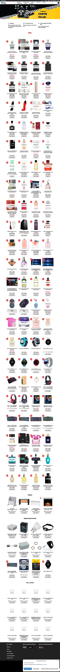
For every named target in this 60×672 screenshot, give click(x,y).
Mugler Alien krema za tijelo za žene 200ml (24, 329)
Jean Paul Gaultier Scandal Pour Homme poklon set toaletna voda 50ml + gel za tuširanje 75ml (12, 213)
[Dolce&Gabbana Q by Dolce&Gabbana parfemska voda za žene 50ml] (36, 125)
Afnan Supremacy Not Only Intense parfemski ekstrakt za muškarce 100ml (24, 52)
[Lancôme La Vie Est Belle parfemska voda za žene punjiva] (36, 243)
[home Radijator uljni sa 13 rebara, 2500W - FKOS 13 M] (23, 502)
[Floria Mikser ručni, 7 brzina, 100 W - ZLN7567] (47, 545)
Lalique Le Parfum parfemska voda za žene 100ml (48, 232)
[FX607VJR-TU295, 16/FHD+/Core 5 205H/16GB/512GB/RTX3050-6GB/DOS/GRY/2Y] (24, 629)
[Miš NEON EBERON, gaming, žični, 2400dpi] (24, 303)
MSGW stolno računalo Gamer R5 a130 (12, 599)
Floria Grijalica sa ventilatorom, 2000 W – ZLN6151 (11, 509)
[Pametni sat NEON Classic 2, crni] (12, 362)
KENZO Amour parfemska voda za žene (12, 232)
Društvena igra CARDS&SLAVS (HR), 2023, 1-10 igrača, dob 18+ (12, 152)
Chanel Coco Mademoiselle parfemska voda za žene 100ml (36, 113)
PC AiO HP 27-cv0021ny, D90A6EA (36, 635)
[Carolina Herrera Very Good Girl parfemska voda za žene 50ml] (24, 106)
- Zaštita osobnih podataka (11, 656)
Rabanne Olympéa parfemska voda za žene (36, 388)
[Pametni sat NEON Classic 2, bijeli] (47, 342)
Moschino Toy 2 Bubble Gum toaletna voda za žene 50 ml (12, 329)
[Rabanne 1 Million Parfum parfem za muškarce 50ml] (24, 380)
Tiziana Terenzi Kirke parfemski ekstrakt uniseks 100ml (12, 446)
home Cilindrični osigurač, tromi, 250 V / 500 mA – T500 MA (12, 553)
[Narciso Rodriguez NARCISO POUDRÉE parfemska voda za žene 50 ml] (47, 322)
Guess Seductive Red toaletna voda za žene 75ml (48, 173)
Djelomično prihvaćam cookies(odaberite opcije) (49, 668)
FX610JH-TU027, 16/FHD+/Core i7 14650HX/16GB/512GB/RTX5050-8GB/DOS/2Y (36, 599)
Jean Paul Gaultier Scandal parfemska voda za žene (48, 192)
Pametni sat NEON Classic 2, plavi (24, 369)
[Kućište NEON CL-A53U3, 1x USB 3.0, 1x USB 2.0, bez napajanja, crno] (24, 225)
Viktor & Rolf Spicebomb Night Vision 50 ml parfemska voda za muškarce (24, 466)
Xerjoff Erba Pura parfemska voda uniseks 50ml (48, 466)
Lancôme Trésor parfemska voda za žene (12, 270)
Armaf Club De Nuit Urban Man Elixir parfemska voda (12, 94)
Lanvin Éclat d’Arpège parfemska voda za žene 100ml (24, 270)
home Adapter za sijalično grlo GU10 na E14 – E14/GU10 (36, 535)
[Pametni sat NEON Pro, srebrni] (47, 362)
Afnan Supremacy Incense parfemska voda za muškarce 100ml (12, 52)
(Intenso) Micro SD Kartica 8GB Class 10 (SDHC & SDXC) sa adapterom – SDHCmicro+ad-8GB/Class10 (36, 573)
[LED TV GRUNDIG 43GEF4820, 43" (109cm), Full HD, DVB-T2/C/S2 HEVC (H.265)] (47, 262)
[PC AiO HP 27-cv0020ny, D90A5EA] (47, 629)
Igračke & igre (19, 3)
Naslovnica (42, 0)
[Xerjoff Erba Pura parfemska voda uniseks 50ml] (47, 459)
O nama (46, 0)
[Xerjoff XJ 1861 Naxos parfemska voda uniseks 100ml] (24, 479)
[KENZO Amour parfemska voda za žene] (12, 225)
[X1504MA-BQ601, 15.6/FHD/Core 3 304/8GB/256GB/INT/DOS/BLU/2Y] (36, 611)
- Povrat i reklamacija (10, 653)
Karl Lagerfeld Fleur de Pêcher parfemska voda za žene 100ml (36, 212)
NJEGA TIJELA (31, 3)
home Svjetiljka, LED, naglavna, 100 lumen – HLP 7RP (48, 535)
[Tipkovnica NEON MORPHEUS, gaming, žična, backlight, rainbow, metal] (24, 419)
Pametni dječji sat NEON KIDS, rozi (36, 348)
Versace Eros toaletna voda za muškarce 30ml (12, 466)
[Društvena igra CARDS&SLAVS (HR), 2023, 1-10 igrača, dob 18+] (12, 144)
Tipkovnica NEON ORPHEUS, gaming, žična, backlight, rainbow (36, 426)
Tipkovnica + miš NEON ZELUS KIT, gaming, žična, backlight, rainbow (12, 426)
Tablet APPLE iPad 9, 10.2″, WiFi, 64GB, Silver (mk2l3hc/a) (36, 406)
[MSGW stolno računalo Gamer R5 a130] (12, 592)
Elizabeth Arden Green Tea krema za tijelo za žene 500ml (36, 152)
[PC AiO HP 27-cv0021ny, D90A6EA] (36, 629)
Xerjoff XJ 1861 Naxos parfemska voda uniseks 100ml (24, 486)
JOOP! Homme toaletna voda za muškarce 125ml (24, 212)
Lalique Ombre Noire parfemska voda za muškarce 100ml (12, 251)
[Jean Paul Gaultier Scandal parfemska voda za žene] (47, 184)
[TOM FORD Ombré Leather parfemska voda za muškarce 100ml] (24, 438)
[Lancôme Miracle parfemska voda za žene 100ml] (47, 243)
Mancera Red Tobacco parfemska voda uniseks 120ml (48, 289)
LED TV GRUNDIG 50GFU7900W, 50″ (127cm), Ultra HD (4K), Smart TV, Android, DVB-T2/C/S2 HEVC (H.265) (12, 290)
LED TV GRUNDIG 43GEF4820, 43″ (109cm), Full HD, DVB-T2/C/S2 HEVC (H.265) (48, 270)
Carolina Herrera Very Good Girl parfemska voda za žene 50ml (24, 113)
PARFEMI (25, 3)
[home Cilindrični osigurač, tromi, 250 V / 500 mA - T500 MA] (12, 545)
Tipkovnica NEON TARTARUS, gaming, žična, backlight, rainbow (48, 426)
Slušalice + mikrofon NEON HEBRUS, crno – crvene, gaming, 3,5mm (12, 406)
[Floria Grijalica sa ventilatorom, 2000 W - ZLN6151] (11, 502)
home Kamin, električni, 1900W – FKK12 (47, 509)
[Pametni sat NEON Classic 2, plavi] (24, 362)
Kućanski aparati (26, 2)
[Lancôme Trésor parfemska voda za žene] (12, 262)
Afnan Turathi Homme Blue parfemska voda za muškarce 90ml (48, 52)
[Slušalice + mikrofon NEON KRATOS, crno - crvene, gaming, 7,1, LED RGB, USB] (24, 399)
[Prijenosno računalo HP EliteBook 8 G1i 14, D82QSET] (12, 611)
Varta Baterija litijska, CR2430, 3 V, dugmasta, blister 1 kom (24, 572)
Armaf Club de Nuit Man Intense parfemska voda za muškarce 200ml (36, 74)
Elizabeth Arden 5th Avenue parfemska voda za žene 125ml (24, 152)
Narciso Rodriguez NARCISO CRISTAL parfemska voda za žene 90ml (36, 329)
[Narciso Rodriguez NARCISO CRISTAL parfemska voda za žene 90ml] (36, 322)
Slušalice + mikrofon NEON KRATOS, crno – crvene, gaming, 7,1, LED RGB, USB (24, 407)
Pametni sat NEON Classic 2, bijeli (48, 348)
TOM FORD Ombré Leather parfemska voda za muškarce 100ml (24, 446)
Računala (32, 2)
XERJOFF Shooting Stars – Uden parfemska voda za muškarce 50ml (12, 486)
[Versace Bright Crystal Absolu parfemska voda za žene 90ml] (36, 438)
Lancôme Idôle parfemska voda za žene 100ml (24, 251)
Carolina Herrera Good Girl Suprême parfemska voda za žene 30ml (12, 113)
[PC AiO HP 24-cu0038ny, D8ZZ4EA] (47, 611)
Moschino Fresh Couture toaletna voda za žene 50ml (36, 311)
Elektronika (19, 2)
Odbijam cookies (36, 668)
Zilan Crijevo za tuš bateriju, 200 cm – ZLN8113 (36, 553)
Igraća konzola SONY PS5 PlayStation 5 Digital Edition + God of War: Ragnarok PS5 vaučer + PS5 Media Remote (36, 193)
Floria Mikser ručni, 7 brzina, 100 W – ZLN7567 (48, 553)
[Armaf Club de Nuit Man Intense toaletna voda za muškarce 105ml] (47, 66)
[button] (58, 660)
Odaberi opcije (24, 136)
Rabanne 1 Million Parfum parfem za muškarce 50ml (24, 388)
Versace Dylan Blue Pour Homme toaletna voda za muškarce (47, 446)
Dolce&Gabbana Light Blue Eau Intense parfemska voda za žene (24, 133)
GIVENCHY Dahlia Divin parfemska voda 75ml (36, 173)
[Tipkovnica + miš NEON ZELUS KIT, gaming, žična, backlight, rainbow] (12, 419)
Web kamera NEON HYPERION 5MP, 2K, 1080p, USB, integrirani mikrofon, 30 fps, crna (36, 466)
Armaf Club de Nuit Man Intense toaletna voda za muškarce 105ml (48, 73)
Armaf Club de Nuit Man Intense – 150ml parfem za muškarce (24, 73)
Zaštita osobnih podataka (44, 664)
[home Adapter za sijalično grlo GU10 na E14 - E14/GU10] (36, 527)
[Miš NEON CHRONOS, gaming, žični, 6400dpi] (12, 303)
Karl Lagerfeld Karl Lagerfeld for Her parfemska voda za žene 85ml (48, 212)
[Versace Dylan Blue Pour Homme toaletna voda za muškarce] (47, 438)
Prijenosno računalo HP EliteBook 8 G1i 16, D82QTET (24, 618)
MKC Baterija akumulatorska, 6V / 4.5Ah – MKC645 (24, 535)
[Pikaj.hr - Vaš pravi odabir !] (8, 2)
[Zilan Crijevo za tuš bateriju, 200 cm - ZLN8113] (36, 545)
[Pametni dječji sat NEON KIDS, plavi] (24, 342)
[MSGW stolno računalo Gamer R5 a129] (24, 592)
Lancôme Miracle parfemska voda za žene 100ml (48, 251)
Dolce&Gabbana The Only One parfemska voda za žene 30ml (48, 133)
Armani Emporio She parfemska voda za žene (36, 94)
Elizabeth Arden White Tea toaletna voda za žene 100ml (24, 173)
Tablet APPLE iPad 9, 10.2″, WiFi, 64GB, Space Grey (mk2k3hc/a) (48, 406)
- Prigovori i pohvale (10, 658)
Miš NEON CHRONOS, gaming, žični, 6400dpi (12, 311)
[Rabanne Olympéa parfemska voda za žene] (36, 380)
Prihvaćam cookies (27, 668)
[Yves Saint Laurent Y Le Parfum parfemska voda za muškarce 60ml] (47, 479)
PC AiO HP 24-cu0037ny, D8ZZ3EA (12, 635)
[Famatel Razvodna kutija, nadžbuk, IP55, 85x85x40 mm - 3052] (12, 527)
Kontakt (49, 0)
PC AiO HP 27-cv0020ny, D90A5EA (48, 635)
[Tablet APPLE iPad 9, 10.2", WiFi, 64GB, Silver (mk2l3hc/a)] (36, 399)
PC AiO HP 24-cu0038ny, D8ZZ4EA (48, 617)
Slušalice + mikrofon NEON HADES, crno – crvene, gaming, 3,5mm (48, 388)
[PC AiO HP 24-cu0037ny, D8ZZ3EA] (12, 629)
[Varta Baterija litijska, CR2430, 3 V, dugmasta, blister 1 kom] (24, 565)
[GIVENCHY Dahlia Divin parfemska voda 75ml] (36, 166)
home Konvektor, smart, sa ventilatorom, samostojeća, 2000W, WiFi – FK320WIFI (35, 509)
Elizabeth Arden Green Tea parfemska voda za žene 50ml (12, 173)
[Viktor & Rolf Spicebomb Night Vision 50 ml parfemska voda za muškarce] (24, 459)
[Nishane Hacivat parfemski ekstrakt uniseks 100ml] (12, 342)
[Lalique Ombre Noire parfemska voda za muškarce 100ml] (12, 243)
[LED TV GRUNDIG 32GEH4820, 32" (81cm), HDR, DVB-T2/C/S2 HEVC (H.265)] (36, 262)
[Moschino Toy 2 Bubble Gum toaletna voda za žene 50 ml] (12, 322)
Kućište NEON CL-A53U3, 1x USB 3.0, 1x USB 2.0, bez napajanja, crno (24, 232)
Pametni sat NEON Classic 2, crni (12, 369)
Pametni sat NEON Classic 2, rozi (36, 369)
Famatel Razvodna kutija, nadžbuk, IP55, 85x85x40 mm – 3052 (12, 535)
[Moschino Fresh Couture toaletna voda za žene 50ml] (36, 303)
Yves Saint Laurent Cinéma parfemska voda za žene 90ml (36, 486)
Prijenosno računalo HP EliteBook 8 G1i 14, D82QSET (12, 618)
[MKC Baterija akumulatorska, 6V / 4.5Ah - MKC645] (24, 527)
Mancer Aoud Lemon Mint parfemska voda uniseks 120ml (24, 289)
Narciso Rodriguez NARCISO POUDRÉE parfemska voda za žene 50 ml (48, 330)
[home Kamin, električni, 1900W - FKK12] (47, 502)
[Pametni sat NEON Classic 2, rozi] (36, 362)
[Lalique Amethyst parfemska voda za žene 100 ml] (36, 225)
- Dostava (8, 649)
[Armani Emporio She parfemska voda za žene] (36, 87)
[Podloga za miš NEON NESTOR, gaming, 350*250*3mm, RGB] (12, 380)
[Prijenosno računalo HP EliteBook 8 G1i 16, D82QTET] (24, 611)
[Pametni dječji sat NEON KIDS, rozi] (36, 342)
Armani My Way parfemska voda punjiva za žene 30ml (48, 94)
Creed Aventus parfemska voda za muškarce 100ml (12, 133)
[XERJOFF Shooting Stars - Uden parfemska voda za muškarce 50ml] (12, 479)
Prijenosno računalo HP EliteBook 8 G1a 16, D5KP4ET (48, 599)
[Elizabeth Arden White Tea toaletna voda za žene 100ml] (24, 166)
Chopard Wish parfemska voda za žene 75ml (48, 111)
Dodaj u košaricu (48, 78)
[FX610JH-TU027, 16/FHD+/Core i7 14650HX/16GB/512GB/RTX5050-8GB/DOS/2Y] (36, 592)
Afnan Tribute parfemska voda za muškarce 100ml (36, 52)
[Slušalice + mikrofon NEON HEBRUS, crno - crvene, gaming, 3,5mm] (12, 399)
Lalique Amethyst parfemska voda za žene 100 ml (36, 232)
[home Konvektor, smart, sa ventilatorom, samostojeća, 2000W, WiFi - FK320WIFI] (35, 502)
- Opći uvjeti (8, 647)
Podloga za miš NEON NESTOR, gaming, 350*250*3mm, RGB (12, 388)
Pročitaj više (12, 58)
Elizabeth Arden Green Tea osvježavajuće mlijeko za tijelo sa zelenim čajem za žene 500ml (48, 152)
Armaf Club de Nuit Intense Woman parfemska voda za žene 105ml (12, 73)
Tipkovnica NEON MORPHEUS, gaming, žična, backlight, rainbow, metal (24, 426)
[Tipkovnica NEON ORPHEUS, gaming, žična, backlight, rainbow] (36, 419)
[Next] (57, 11)
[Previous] (2, 11)
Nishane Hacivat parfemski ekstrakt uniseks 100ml (12, 349)
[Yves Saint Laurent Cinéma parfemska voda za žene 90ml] (36, 479)
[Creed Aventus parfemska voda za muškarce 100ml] (12, 125)
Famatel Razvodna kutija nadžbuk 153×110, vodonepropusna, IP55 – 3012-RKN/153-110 (24, 553)
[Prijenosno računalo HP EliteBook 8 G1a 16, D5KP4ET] (47, 592)
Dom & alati (38, 2)
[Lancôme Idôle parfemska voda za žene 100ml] (24, 243)
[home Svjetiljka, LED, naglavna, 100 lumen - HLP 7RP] (47, 527)
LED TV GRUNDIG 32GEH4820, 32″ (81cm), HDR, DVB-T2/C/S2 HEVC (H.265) (35, 270)
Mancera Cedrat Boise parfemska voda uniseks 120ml (36, 289)
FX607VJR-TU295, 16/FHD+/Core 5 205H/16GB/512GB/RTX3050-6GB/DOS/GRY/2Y (24, 636)
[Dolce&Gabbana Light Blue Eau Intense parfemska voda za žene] (24, 125)
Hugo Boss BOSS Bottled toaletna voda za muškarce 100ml (12, 192)
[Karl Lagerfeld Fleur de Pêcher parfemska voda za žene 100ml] (36, 205)
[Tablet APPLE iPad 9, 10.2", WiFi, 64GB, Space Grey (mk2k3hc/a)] (47, 399)
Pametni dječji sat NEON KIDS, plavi (24, 348)
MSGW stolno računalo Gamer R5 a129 (24, 599)
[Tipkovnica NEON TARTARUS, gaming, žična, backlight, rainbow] (47, 419)
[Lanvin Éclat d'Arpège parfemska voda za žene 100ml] (24, 262)
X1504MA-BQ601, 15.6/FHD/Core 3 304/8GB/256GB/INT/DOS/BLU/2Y (36, 618)
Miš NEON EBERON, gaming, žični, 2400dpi (24, 311)
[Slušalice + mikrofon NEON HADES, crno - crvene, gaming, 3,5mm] (47, 380)
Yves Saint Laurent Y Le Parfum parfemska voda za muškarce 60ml (48, 486)
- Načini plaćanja (9, 651)
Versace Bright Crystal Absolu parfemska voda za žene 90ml (36, 446)
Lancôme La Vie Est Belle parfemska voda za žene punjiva (36, 251)
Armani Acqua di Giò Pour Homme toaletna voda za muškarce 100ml (24, 94)
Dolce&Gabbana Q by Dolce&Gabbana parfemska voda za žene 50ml (36, 133)
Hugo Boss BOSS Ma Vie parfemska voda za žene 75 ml (24, 192)
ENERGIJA (44, 2)
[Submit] (58, 3)
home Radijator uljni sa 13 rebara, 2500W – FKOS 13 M (23, 509)
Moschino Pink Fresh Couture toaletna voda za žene (48, 311)
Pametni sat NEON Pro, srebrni (48, 369)
